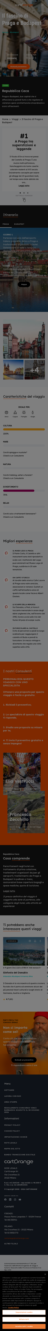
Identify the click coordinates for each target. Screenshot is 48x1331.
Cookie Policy (13, 1307)
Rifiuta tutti (24, 1319)
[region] (24, 1301)
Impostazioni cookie (24, 1312)
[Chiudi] (45, 1274)
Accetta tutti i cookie (24, 1326)
